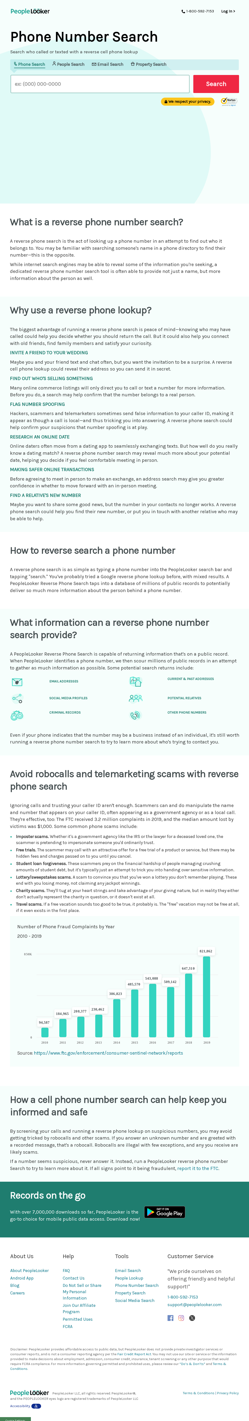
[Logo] (31, 1393)
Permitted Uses (78, 1319)
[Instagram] (181, 1317)
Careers (17, 1293)
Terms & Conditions (198, 1393)
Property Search (130, 1293)
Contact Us (74, 1278)
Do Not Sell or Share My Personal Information (82, 1291)
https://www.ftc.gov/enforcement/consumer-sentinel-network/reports (108, 1053)
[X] (192, 1317)
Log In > (228, 11)
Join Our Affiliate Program (79, 1308)
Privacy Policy (228, 1393)
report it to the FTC (197, 1168)
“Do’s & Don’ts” (192, 1364)
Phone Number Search (137, 1285)
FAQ (66, 1270)
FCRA (67, 1326)
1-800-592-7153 (183, 1297)
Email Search (128, 1270)
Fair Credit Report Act (134, 1354)
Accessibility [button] (20, 1406)
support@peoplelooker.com (195, 1304)
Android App (22, 1278)
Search (216, 84)
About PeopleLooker (29, 1270)
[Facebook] (170, 1317)
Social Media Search (135, 1300)
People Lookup (129, 1278)
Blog (14, 1285)
